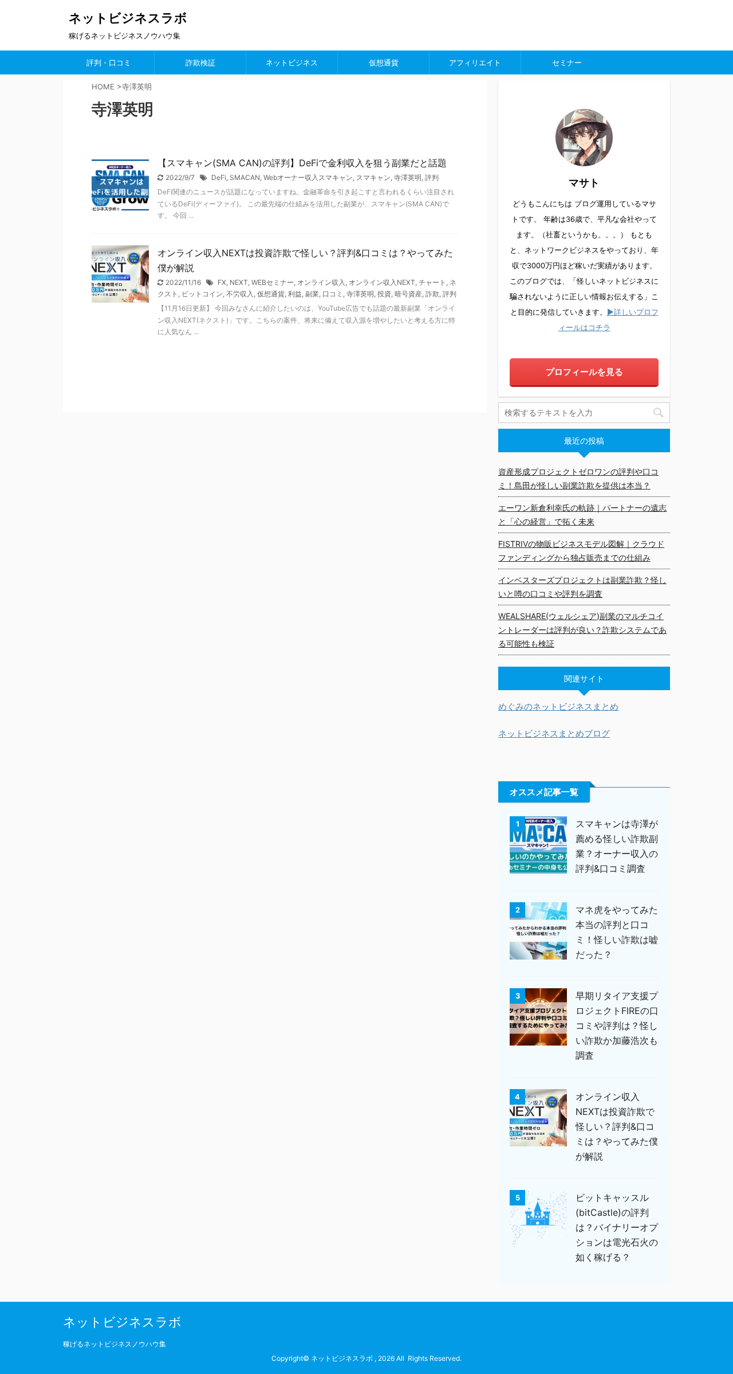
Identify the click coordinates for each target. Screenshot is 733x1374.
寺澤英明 (407, 177)
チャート (432, 282)
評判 (432, 177)
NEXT (239, 282)
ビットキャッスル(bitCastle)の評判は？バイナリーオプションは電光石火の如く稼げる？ (617, 1227)
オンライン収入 (321, 282)
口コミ (332, 293)
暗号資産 (408, 293)
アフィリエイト (475, 62)
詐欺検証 (200, 62)
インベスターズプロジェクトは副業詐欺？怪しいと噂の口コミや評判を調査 (582, 586)
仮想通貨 (384, 62)
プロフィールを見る (584, 371)
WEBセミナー (272, 282)
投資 (384, 293)
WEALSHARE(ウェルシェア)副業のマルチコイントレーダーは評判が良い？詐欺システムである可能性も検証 (582, 629)
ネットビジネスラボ (128, 17)
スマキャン (373, 177)
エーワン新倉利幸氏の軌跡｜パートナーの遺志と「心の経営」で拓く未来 (582, 514)
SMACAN (245, 177)
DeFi (218, 177)
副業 (312, 293)
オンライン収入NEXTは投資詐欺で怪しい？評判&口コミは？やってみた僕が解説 (617, 1126)
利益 (295, 293)
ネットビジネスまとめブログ (554, 733)
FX (222, 282)
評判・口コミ (108, 62)
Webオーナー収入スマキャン (308, 177)
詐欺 (432, 293)
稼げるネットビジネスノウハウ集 (114, 1344)
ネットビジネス (292, 62)
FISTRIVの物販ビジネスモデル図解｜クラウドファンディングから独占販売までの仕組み (581, 550)
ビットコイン (202, 293)
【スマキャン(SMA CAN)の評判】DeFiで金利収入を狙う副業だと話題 (302, 163)
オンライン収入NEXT (382, 282)
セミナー (567, 62)
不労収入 (240, 293)
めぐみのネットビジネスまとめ (558, 706)
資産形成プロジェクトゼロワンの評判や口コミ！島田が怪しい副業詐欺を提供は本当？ (578, 478)
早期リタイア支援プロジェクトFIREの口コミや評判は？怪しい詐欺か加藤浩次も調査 (617, 1025)
